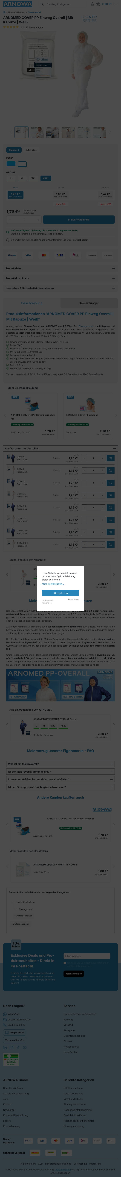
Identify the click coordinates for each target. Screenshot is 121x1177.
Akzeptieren (60, 593)
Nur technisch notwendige (47, 601)
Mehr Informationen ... (53, 583)
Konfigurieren (73, 599)
